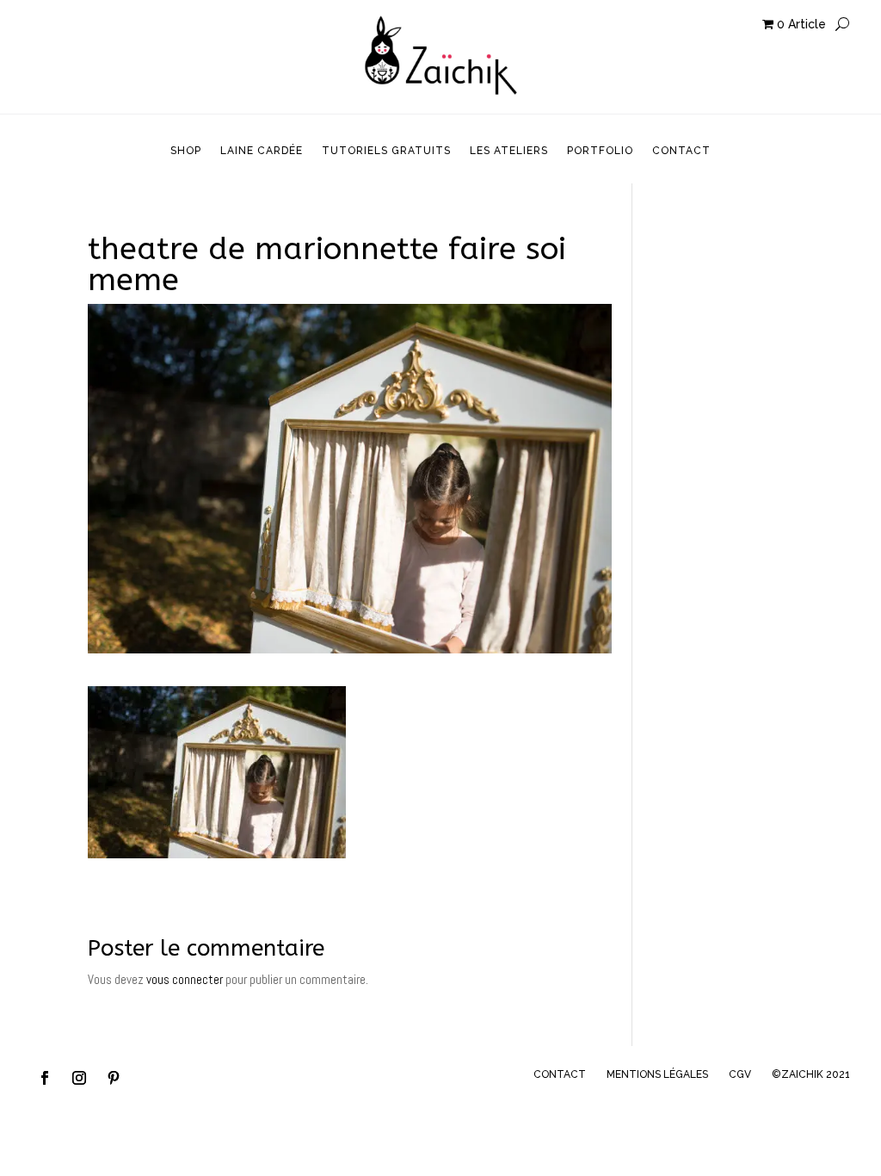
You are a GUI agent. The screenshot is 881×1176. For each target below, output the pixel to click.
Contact (681, 151)
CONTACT (559, 1074)
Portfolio (600, 151)
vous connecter (184, 979)
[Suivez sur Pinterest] (113, 1078)
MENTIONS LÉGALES (657, 1074)
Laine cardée (261, 151)
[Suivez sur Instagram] (79, 1078)
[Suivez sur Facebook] (45, 1078)
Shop (185, 151)
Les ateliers (509, 151)
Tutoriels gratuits (386, 151)
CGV (740, 1074)
